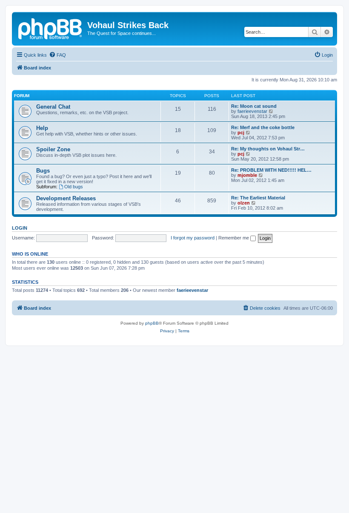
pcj (240, 132)
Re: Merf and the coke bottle (263, 127)
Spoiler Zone (53, 149)
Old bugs (73, 186)
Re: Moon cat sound (254, 106)
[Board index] (50, 27)
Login (19, 228)
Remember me (234, 237)
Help (42, 128)
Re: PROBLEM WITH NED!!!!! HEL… (271, 170)
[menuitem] (57, 55)
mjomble (247, 175)
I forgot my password (193, 237)
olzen (243, 202)
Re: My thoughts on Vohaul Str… (268, 148)
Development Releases (66, 198)
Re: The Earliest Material (258, 197)
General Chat (53, 107)
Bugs (43, 170)
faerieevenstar (252, 111)
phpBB (152, 323)
